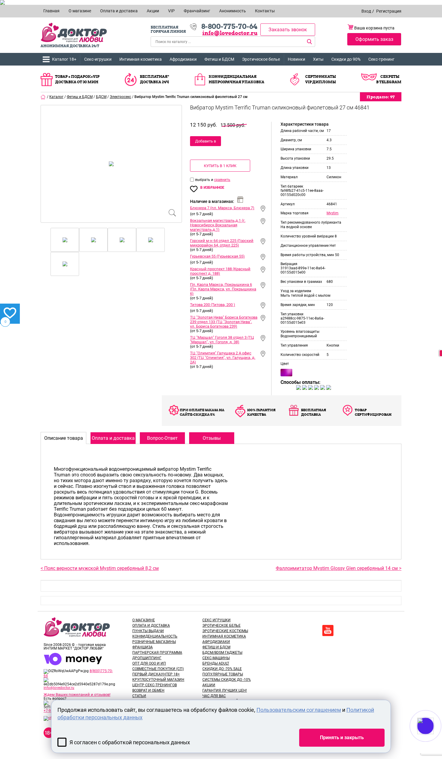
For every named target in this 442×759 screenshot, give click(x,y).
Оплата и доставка (151, 625)
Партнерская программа (157, 652)
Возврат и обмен (148, 690)
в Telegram (388, 82)
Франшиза (142, 647)
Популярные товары (222, 674)
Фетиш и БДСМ (219, 59)
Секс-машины (216, 658)
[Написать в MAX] (433, 738)
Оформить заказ (374, 39)
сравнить (222, 180)
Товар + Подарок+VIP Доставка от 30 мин (77, 79)
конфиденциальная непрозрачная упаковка (236, 79)
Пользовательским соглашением (298, 710)
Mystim (333, 213)
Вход (366, 11)
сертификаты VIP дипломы (320, 79)
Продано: (381, 96)
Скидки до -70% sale (222, 669)
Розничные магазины (154, 642)
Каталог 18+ (64, 59)
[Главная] (43, 97)
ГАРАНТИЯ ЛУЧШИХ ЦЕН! (224, 690)
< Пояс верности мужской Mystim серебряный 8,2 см (100, 568)
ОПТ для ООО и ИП (149, 663)
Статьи (139, 696)
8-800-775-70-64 (229, 26)
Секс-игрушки (98, 59)
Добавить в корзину (205, 142)
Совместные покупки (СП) (158, 669)
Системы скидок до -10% (226, 680)
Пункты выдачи (148, 631)
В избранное (212, 187)
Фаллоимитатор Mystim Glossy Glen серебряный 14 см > (338, 568)
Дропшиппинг (146, 658)
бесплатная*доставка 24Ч (154, 79)
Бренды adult (215, 663)
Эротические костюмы (225, 631)
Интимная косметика (140, 59)
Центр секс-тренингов (154, 685)
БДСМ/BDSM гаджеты (222, 652)
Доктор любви (74, 32)
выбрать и (204, 180)
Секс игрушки (216, 620)
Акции (208, 685)
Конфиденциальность (154, 636)
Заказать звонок (288, 29)
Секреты (389, 76)
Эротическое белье (261, 59)
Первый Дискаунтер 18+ (156, 674)
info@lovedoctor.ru (229, 33)
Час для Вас (214, 696)
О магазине (143, 620)
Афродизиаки (183, 59)
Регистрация (388, 11)
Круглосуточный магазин (158, 680)
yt (327, 630)
